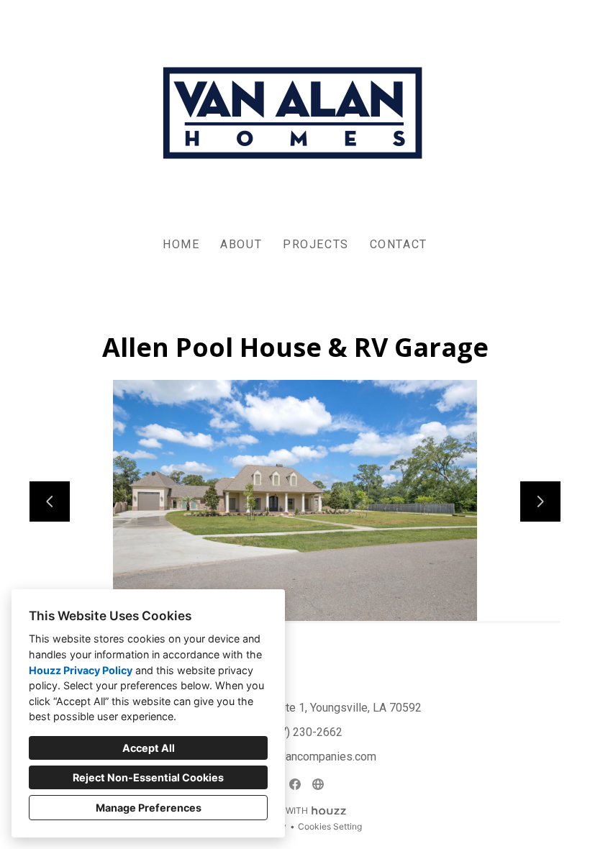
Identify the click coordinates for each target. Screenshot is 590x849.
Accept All (148, 748)
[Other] (318, 784)
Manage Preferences (148, 808)
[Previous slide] (50, 501)
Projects (316, 244)
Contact (398, 244)
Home (181, 244)
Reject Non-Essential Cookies (148, 777)
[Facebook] (295, 784)
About (241, 244)
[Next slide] (540, 501)
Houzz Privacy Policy (80, 670)
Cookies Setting (330, 826)
